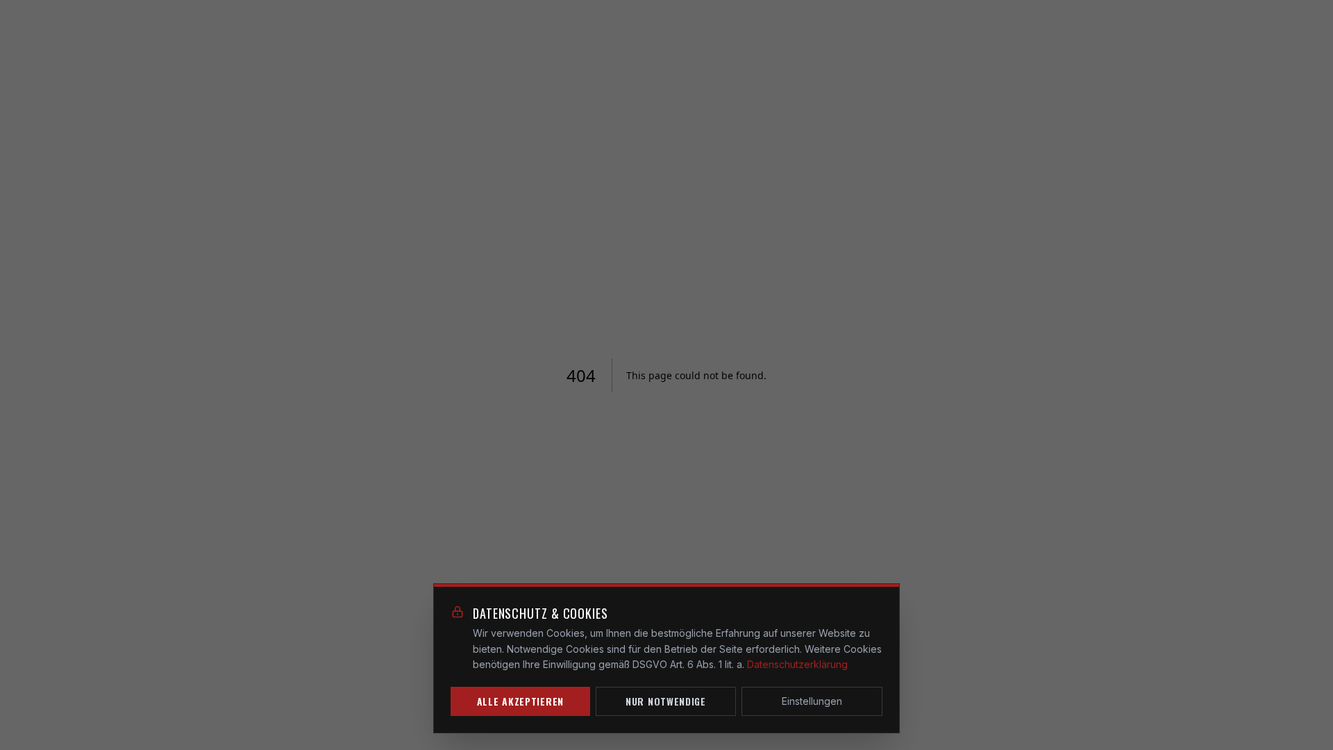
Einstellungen (812, 701)
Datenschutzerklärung (797, 664)
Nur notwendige (666, 701)
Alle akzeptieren (520, 701)
